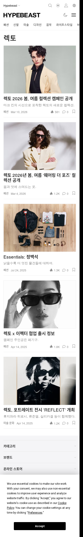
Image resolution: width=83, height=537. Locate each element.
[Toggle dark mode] (65, 15)
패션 (6, 25)
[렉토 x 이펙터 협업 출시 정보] (39, 304)
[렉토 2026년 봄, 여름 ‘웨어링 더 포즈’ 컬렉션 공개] (39, 146)
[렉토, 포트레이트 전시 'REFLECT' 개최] (39, 381)
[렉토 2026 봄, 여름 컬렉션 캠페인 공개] (39, 69)
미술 (26, 25)
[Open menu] (73, 15)
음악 (49, 25)
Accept (40, 526)
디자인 (37, 25)
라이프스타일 (64, 25)
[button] (73, 111)
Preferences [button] (35, 512)
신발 (16, 25)
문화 (11, 423)
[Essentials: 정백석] (39, 228)
